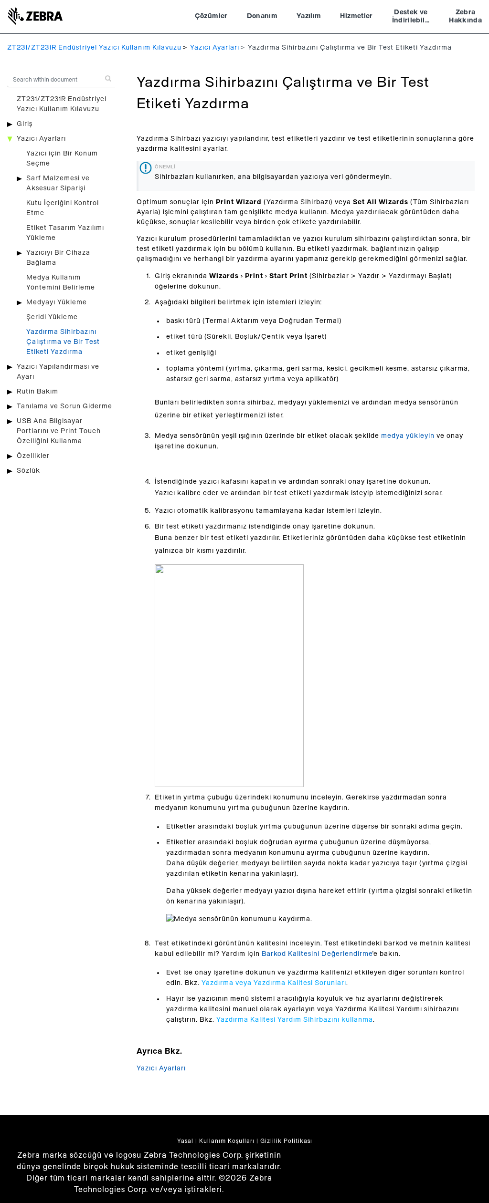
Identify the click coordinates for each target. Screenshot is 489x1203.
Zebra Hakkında (465, 16)
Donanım (262, 16)
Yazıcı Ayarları (214, 47)
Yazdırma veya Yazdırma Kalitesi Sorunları (274, 983)
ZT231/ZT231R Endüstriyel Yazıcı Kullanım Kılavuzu (94, 47)
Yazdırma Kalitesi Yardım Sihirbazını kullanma (294, 1019)
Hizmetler (356, 16)
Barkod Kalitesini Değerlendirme (317, 954)
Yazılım (309, 16)
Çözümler (211, 16)
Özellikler (33, 456)
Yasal (185, 1141)
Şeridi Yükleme (52, 317)
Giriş (24, 124)
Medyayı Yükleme (56, 302)
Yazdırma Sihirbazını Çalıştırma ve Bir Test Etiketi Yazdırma (63, 342)
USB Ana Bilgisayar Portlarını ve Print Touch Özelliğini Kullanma (59, 431)
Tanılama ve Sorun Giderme (64, 406)
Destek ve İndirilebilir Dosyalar (411, 17)
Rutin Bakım (37, 391)
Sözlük (28, 470)
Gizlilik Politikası (286, 1141)
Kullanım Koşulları (227, 1141)
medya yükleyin (408, 436)
